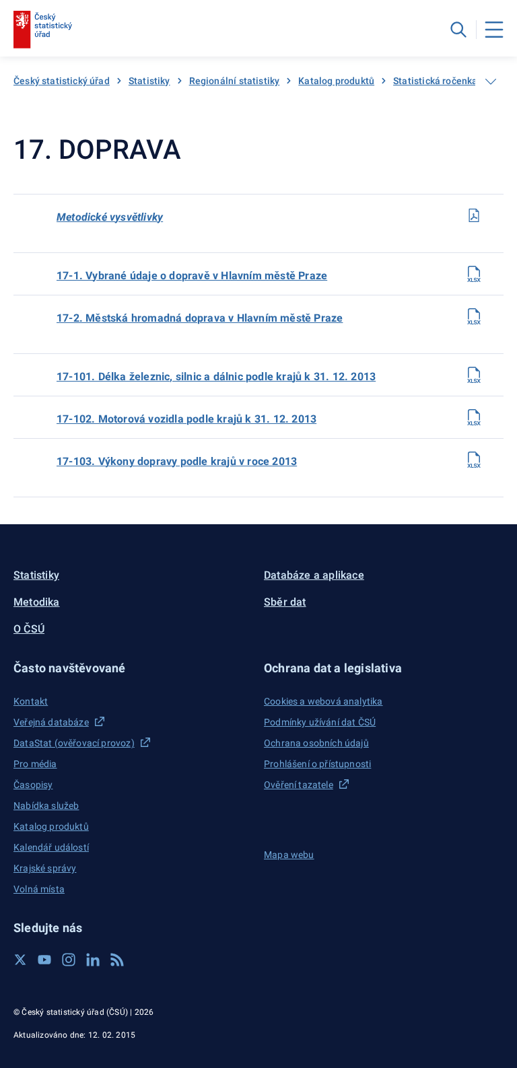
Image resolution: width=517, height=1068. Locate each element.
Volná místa (39, 889)
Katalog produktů (336, 80)
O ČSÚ (28, 628)
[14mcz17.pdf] (473, 215)
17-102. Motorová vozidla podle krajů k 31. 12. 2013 (186, 419)
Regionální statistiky (234, 80)
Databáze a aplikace (314, 575)
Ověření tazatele (298, 784)
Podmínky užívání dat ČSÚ (320, 722)
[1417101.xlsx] (473, 374)
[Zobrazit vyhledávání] (458, 29)
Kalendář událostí (51, 847)
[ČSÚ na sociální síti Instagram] (68, 959)
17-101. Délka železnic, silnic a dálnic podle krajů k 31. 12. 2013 (216, 376)
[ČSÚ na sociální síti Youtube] (44, 959)
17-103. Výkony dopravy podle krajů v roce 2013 (177, 461)
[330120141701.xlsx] (473, 273)
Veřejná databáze (51, 722)
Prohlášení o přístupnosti (317, 763)
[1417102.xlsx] (473, 417)
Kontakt (30, 701)
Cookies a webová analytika (323, 701)
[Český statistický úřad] (42, 29)
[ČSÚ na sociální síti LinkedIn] (93, 959)
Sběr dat (285, 602)
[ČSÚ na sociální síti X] (20, 959)
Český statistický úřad (61, 80)
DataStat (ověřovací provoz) (74, 743)
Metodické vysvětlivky (110, 217)
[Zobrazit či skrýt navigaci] (491, 81)
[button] (133, 668)
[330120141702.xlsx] (473, 316)
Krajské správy (44, 868)
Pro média (35, 763)
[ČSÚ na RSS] (117, 959)
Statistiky (149, 80)
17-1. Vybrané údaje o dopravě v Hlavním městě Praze (192, 275)
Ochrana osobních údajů (316, 743)
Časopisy (33, 784)
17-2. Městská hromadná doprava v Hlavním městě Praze (200, 318)
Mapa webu (289, 854)
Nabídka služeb (46, 805)
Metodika (36, 602)
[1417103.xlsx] (473, 459)
